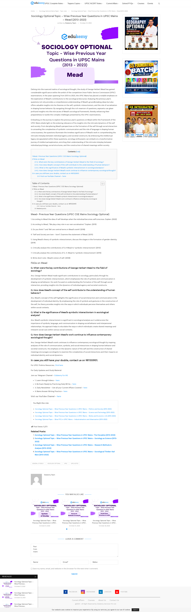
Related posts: (42, 208)
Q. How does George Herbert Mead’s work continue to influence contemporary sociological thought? (75, 171)
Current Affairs (111, 3)
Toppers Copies (74, 3)
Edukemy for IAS (61, 375)
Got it (135, 610)
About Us (102, 600)
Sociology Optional (54, 463)
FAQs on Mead (38, 159)
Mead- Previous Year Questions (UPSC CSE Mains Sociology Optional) (59, 156)
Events (150, 3)
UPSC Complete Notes (54, 3)
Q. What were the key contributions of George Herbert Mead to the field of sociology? (69, 162)
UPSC (65, 463)
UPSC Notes (74, 463)
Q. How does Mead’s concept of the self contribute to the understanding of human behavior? (72, 165)
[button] (34, 514)
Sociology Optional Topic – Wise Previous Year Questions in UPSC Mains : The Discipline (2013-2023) (75, 435)
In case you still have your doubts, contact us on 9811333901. (56, 173)
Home (33, 11)
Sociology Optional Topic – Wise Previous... (23, 583)
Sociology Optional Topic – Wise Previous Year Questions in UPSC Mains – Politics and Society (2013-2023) (73, 409)
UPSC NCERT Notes (93, 3)
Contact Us (114, 600)
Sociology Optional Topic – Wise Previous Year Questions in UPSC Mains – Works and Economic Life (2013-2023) (75, 416)
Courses (141, 3)
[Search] (159, 3)
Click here (59, 365)
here (57, 380)
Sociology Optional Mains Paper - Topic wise (53, 11)
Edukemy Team (70, 23)
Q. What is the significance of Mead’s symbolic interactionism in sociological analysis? (69, 168)
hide (77, 152)
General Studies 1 (38, 463)
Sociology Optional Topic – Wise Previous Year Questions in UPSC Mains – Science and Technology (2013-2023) (74, 412)
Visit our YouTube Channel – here (51, 176)
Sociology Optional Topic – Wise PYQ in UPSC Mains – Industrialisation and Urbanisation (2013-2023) (71, 419)
